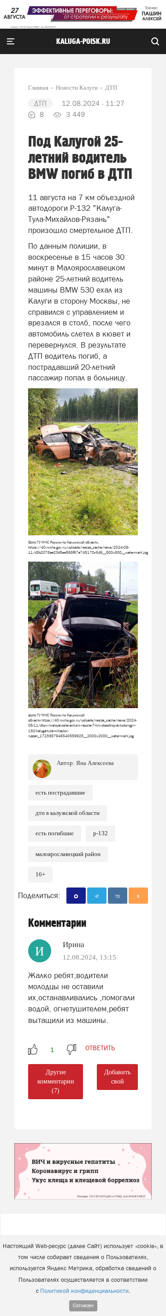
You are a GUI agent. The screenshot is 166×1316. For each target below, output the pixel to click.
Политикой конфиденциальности (84, 1290)
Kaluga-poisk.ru (83, 41)
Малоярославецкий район (68, 854)
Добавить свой (117, 1077)
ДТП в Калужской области (68, 812)
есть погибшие (55, 833)
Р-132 (100, 833)
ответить (100, 1048)
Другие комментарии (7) (55, 1081)
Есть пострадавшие (60, 792)
